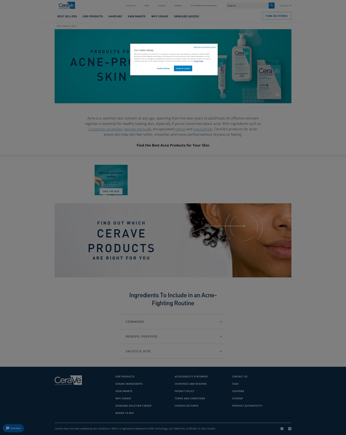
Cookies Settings (163, 68)
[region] (174, 59)
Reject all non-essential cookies (205, 47)
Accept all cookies (183, 68)
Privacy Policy (198, 61)
